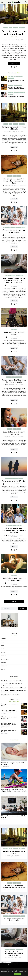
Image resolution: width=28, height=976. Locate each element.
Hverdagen (21, 27)
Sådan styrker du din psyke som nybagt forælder (16, 97)
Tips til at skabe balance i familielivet (14, 280)
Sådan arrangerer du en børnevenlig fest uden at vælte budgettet (13, 530)
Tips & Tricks (19, 525)
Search (22, 608)
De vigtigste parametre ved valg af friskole (14, 32)
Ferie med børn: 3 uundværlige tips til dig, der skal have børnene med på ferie (13, 790)
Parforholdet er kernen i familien (14, 481)
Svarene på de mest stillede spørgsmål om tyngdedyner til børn (16, 88)
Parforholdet (21, 92)
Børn (11, 27)
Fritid (2, 648)
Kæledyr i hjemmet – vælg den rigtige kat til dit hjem (14, 579)
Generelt (15, 27)
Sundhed (20, 85)
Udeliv (3, 669)
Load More (13, 601)
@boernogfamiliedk (13, 964)
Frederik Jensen (11, 39)
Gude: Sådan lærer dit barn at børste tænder (14, 433)
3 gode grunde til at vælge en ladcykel (14, 333)
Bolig (2, 642)
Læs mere (13, 63)
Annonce (6, 27)
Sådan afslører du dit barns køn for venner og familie (14, 381)
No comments (7, 41)
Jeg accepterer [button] (17, 973)
